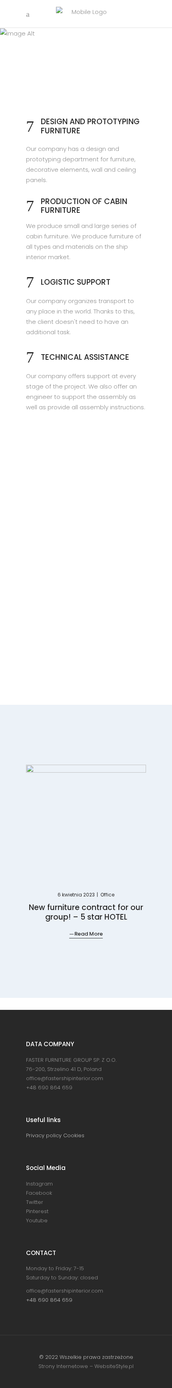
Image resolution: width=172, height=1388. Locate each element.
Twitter (34, 1202)
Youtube (37, 1220)
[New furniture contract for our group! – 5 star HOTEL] (86, 821)
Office (107, 894)
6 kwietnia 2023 (77, 894)
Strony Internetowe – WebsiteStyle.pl (86, 1366)
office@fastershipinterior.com (64, 1078)
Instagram (39, 1184)
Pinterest (37, 1211)
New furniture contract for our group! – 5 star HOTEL (86, 912)
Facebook (39, 1193)
